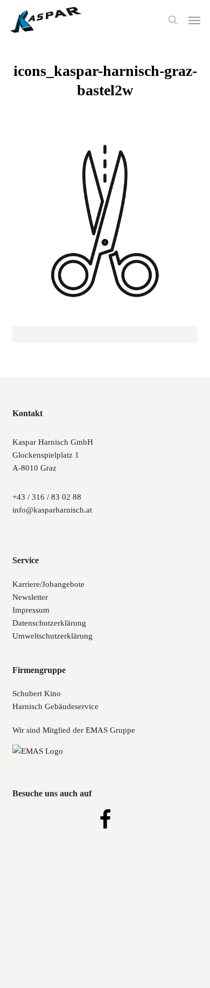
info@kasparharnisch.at (52, 510)
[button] (194, 20)
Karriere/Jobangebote (48, 584)
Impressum (31, 610)
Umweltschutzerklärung (52, 636)
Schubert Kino (36, 693)
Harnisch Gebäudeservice (55, 706)
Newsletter (30, 597)
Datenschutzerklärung (49, 623)
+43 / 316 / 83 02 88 (46, 497)
